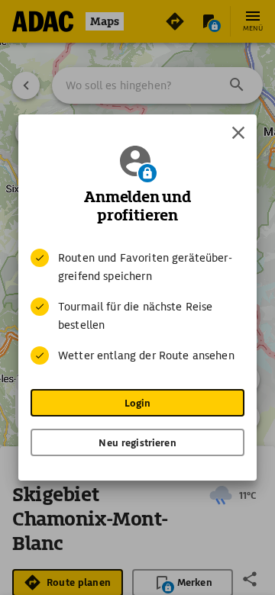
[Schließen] (238, 132)
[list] (137, 307)
